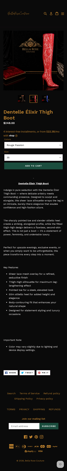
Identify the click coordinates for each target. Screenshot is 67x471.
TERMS (11, 409)
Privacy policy (44, 398)
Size (6, 151)
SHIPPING (39, 409)
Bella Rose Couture (34, 461)
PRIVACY (24, 409)
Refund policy (51, 393)
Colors (7, 139)
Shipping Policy (23, 398)
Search (11, 393)
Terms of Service (29, 393)
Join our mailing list (33, 418)
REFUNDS (54, 409)
